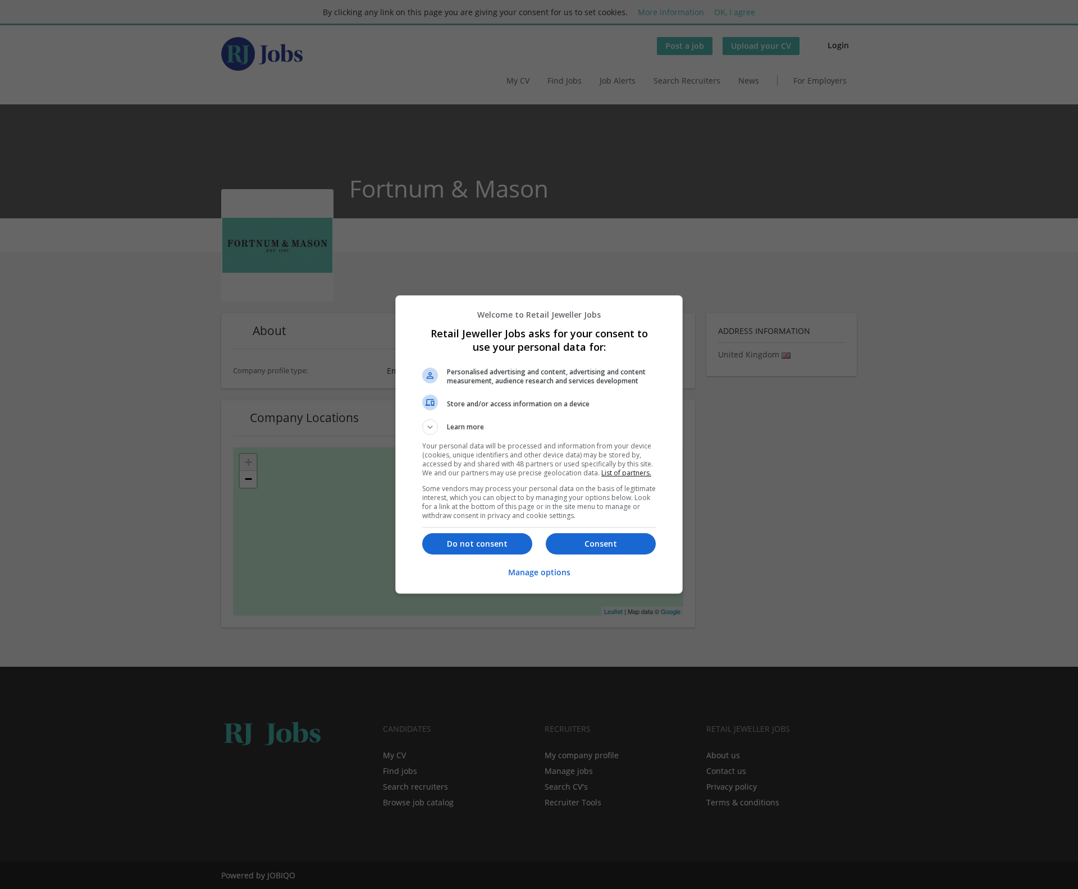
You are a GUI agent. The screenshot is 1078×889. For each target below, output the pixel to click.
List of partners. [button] (626, 473)
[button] (539, 427)
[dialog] (539, 444)
